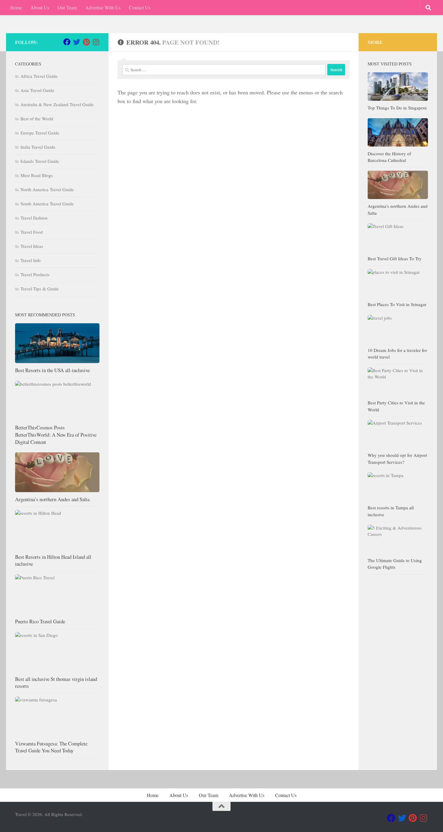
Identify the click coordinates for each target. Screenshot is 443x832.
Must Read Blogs (36, 175)
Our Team (67, 7)
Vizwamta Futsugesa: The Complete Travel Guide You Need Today (51, 747)
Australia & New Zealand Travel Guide (57, 104)
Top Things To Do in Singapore (397, 108)
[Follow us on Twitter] (76, 42)
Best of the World (36, 118)
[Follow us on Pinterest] (86, 42)
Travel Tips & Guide (39, 289)
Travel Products (34, 274)
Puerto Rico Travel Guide (40, 621)
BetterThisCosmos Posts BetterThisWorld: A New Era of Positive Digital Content (55, 434)
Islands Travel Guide (39, 161)
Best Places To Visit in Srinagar (397, 304)
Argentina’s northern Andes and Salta (52, 499)
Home (16, 7)
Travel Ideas (31, 246)
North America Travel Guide (47, 189)
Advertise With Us (103, 7)
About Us (39, 7)
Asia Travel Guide (37, 90)
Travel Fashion (34, 218)
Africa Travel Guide (39, 76)
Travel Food (31, 232)
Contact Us (139, 7)
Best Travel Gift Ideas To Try (395, 258)
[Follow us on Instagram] (95, 42)
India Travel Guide (37, 147)
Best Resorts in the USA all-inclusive (52, 370)
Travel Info (30, 260)
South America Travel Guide (47, 204)
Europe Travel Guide (39, 133)
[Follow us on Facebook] (67, 42)
